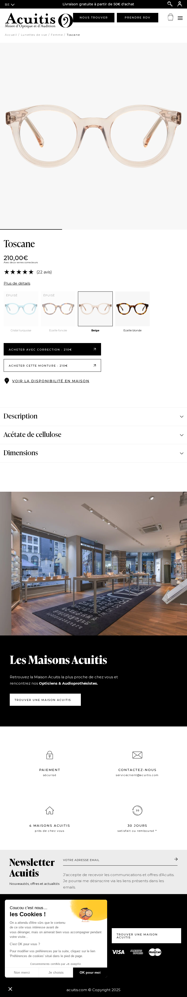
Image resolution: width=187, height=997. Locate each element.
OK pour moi (90, 972)
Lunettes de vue (34, 34)
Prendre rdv (137, 17)
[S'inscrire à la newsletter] (176, 859)
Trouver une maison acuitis (137, 936)
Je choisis (56, 972)
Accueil (11, 34)
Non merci (22, 972)
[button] (10, 989)
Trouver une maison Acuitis (43, 700)
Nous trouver (94, 17)
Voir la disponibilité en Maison (50, 381)
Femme (57, 34)
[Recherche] (170, 4)
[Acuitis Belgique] (29, 17)
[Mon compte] (179, 4)
